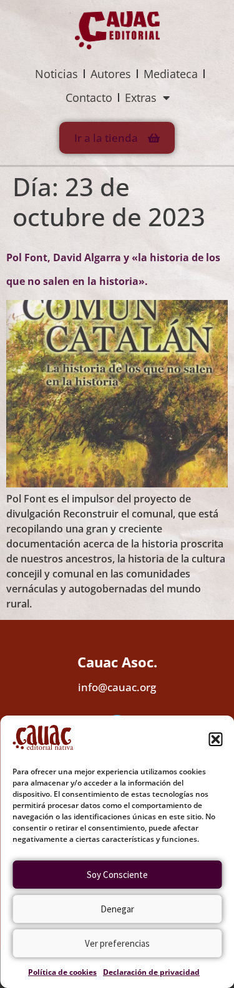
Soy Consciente (117, 875)
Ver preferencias (117, 943)
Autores (110, 73)
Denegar (117, 909)
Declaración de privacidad (151, 972)
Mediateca (171, 73)
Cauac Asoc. (117, 661)
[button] (215, 739)
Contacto (89, 97)
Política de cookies (62, 972)
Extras (141, 97)
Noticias (56, 73)
